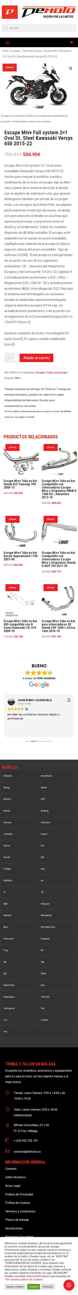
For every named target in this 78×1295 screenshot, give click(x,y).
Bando (6, 811)
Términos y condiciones (20, 1211)
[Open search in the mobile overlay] (39, 28)
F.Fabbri (7, 869)
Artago (6, 787)
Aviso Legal (12, 1186)
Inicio (5, 50)
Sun (43, 985)
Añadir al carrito (36, 358)
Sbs (42, 962)
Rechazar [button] (48, 1286)
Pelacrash (8, 938)
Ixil (42, 880)
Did (42, 845)
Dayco (44, 834)
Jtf (42, 892)
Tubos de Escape (32, 50)
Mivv (17, 378)
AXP (43, 799)
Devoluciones (14, 1228)
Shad (43, 973)
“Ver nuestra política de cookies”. (24, 1279)
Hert (43, 869)
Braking (44, 811)
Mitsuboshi (46, 915)
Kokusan (45, 904)
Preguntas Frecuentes (19, 1237)
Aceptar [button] (33, 1286)
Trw (5, 1020)
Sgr (5, 973)
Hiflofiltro (7, 880)
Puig (5, 950)
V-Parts (44, 1020)
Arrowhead (46, 776)
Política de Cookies (17, 1203)
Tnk (42, 1008)
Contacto (11, 1169)
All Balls (7, 776)
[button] (70, 68)
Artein (44, 787)
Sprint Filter (9, 985)
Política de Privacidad (19, 1194)
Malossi (7, 915)
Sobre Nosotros (15, 1177)
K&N (5, 904)
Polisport (45, 938)
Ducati (6, 857)
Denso (6, 845)
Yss (5, 1031)
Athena (7, 799)
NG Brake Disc (48, 927)
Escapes (15, 50)
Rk (42, 950)
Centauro (45, 822)
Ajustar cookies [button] (15, 1286)
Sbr (5, 962)
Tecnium (45, 997)
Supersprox (9, 997)
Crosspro (8, 834)
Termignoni (9, 1008)
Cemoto (7, 822)
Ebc (42, 857)
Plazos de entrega (17, 1220)
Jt (4, 892)
